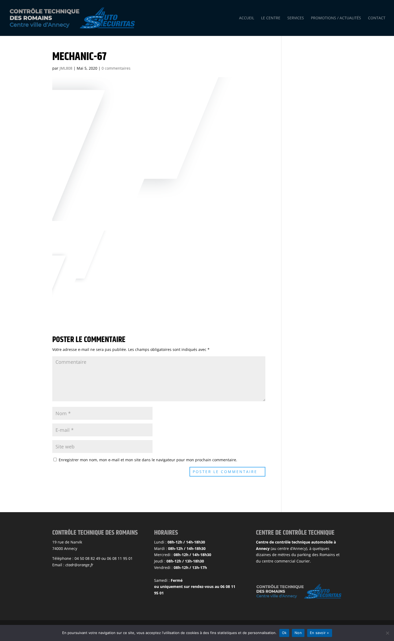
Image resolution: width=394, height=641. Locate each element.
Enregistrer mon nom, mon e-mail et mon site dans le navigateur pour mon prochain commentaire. (148, 459)
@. (79, 564)
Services (295, 18)
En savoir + (319, 633)
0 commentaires (116, 68)
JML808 (66, 68)
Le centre (270, 18)
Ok (284, 633)
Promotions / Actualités (336, 18)
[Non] (387, 633)
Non (298, 633)
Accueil (246, 18)
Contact (376, 18)
